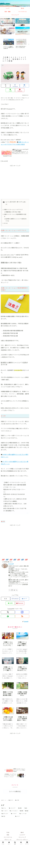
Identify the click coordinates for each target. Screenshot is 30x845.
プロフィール (7, 839)
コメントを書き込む (15, 791)
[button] (26, 450)
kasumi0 (11, 564)
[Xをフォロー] (9, 590)
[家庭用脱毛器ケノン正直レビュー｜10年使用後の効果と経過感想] (7, 31)
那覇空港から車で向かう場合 (13, 212)
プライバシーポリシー (22, 839)
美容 (8, 834)
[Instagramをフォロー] (12, 590)
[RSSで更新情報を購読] (17, 590)
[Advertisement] (15, 182)
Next (29, 44)
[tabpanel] (8, 44)
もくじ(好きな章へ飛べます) (14, 202)
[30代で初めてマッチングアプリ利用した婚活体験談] (7, 22)
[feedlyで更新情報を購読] (14, 590)
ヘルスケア (22, 834)
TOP (7, 832)
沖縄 (4, 521)
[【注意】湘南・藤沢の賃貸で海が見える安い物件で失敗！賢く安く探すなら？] (22, 31)
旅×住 (22, 832)
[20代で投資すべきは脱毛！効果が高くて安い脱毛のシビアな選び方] (22, 22)
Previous (1, 44)
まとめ (6, 223)
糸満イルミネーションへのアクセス (13, 209)
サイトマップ (22, 837)
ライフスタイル (8, 837)
